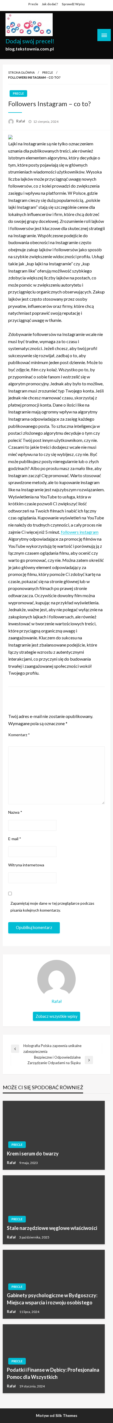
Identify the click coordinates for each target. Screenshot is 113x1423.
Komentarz (19, 734)
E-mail (14, 838)
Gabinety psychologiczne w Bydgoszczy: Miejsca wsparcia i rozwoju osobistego (52, 1298)
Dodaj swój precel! (29, 41)
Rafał (21, 121)
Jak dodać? (50, 4)
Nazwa (15, 812)
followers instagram (79, 532)
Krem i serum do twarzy (33, 1153)
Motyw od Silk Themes (56, 1415)
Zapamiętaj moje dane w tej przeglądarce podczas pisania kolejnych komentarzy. (52, 906)
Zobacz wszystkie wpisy (56, 1016)
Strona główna (21, 72)
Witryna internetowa (26, 865)
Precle (33, 4)
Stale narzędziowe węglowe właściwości (52, 1228)
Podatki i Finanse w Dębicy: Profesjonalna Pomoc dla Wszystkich (53, 1373)
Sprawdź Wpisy (73, 4)
